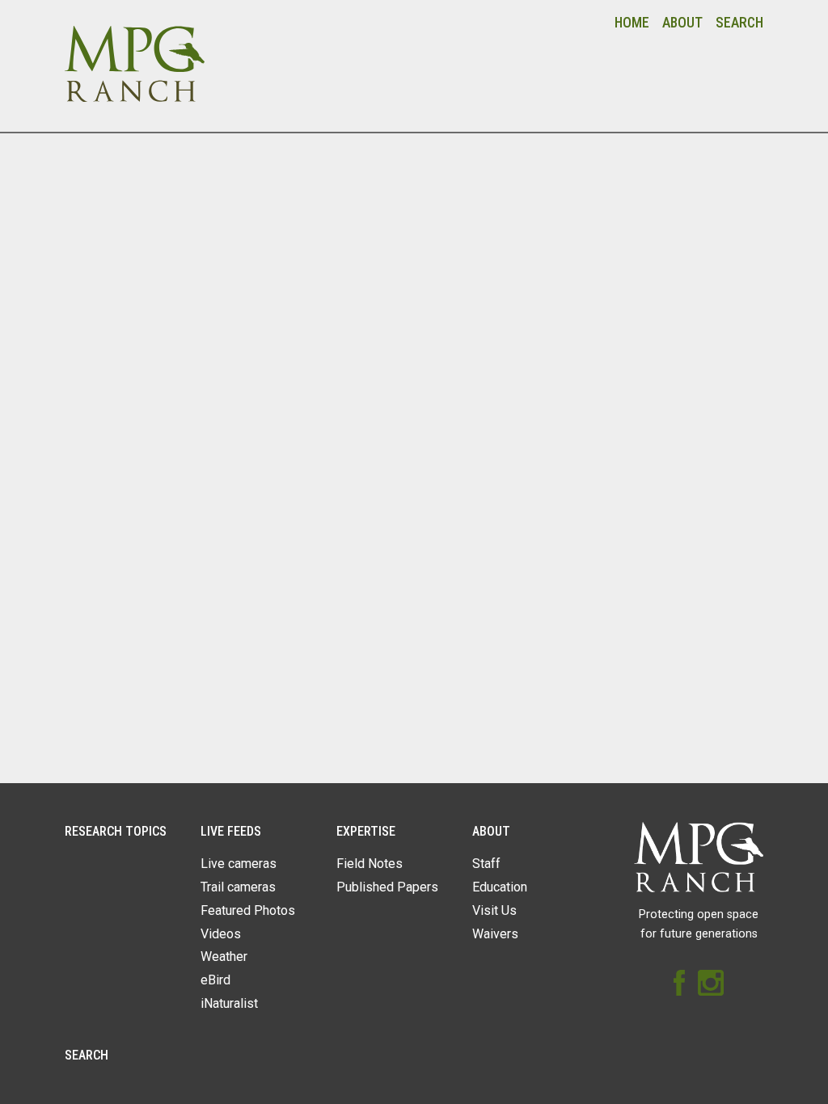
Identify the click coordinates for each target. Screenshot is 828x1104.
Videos (221, 934)
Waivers (495, 934)
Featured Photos (248, 910)
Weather (224, 956)
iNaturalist (229, 1003)
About (682, 23)
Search (739, 23)
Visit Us (494, 910)
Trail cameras (238, 887)
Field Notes (369, 863)
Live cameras (239, 863)
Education (499, 887)
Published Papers (387, 887)
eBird (215, 980)
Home (632, 23)
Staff (486, 863)
